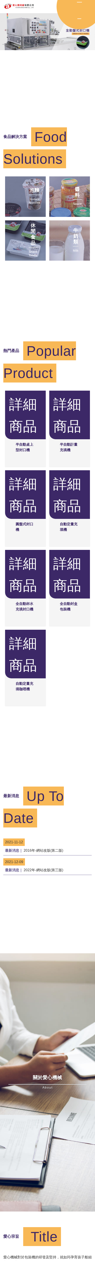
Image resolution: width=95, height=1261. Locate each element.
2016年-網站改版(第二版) (34, 850)
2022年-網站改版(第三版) (34, 870)
